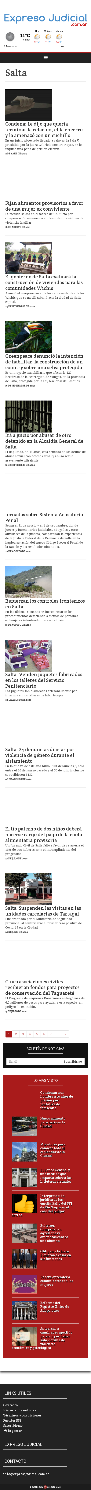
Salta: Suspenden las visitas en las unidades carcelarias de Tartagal (43, 911)
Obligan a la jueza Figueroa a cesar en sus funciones (55, 1255)
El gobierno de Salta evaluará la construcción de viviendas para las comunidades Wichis (44, 282)
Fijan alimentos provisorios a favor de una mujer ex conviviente (44, 206)
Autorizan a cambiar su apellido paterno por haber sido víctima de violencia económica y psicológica (42, 1338)
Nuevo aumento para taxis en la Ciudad (52, 1122)
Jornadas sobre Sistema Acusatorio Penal (44, 517)
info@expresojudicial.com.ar (26, 1474)
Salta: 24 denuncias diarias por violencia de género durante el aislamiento (39, 755)
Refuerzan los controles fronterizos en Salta (45, 604)
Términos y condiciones (22, 1415)
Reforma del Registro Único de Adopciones (54, 1306)
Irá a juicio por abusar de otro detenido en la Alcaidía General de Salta (44, 441)
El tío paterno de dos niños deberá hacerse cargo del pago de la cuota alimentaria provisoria (43, 834)
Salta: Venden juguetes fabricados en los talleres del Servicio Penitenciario (43, 680)
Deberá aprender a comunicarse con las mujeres (56, 1281)
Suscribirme (73, 1061)
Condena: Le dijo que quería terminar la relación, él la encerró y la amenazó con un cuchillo (44, 129)
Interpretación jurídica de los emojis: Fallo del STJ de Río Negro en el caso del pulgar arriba (42, 1205)
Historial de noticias (19, 1410)
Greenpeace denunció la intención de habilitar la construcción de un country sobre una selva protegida (44, 361)
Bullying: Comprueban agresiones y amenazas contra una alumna (54, 1233)
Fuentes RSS (12, 1420)
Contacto (10, 1405)
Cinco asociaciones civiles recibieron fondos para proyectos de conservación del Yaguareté (42, 987)
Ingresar (14, 1431)
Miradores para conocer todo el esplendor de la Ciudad (52, 1150)
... (58, 1034)
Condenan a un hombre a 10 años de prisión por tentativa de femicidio (56, 1100)
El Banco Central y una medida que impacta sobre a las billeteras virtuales (55, 1175)
